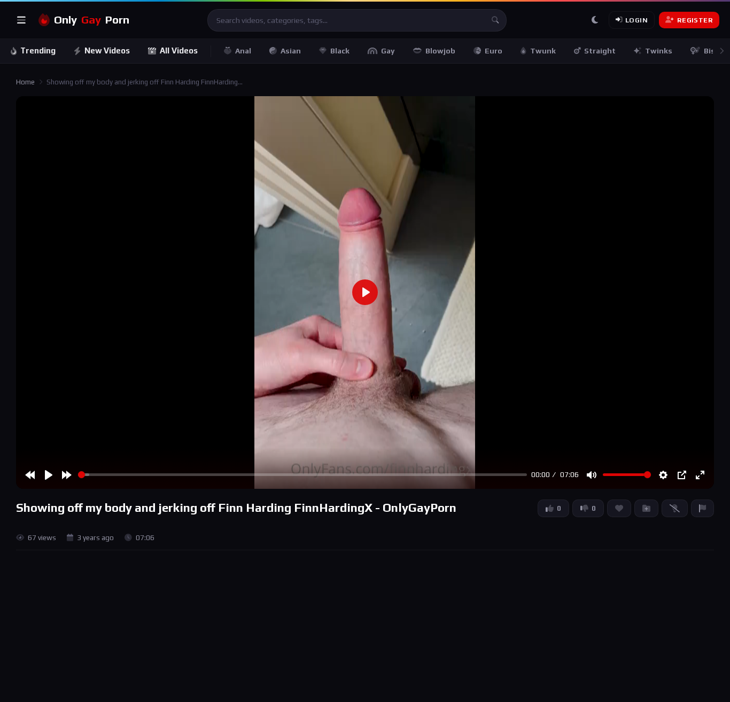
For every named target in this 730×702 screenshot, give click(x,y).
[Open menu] (21, 20)
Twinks (658, 50)
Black (340, 50)
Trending (38, 50)
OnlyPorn (91, 19)
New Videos (107, 50)
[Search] (495, 20)
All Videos (179, 50)
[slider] (302, 475)
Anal (243, 50)
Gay (388, 50)
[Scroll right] (721, 51)
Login (636, 20)
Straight (600, 50)
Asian (291, 50)
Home (25, 82)
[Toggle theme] (594, 20)
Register (695, 20)
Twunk (543, 50)
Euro (493, 50)
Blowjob (440, 50)
